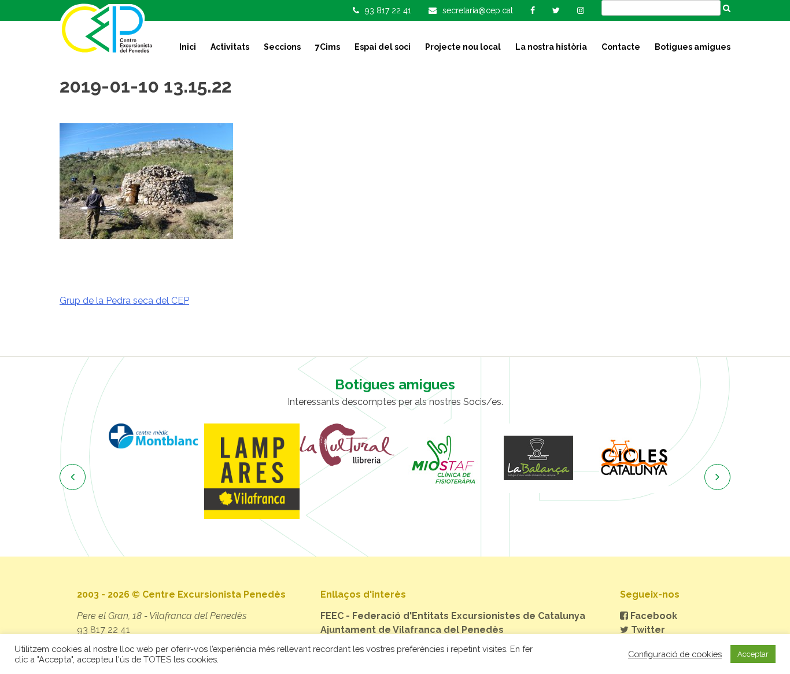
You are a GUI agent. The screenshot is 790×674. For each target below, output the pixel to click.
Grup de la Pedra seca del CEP (124, 300)
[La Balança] (538, 458)
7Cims (327, 46)
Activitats (230, 46)
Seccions (282, 46)
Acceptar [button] (753, 654)
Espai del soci (383, 46)
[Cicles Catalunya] (633, 458)
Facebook (652, 615)
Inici (187, 46)
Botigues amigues (692, 46)
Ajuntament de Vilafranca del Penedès (412, 629)
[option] (156, 435)
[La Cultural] (347, 444)
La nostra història (551, 46)
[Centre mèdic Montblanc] (156, 435)
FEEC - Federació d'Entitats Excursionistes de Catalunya (452, 615)
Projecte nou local (463, 46)
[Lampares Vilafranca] (252, 471)
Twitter (647, 629)
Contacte (620, 46)
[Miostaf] (442, 458)
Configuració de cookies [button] (675, 654)
